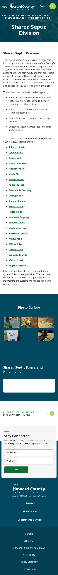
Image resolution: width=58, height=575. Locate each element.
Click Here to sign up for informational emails (18, 413)
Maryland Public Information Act (29, 547)
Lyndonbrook (16, 152)
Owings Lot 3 (16, 195)
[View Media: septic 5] (46, 336)
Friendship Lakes (18, 163)
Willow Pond (15, 238)
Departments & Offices (22, 15)
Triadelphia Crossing (20, 190)
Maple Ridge (15, 174)
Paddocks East (16, 184)
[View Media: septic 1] (12, 323)
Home (4, 15)
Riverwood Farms (18, 233)
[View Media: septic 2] (29, 323)
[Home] (22, 6)
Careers (29, 533)
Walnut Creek (16, 260)
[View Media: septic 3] (46, 323)
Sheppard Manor (17, 201)
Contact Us (29, 540)
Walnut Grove (16, 206)
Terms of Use (29, 568)
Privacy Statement (29, 561)
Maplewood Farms (18, 227)
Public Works (44, 15)
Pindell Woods (16, 179)
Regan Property (17, 265)
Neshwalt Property (19, 217)
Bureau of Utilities (14, 18)
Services (30, 502)
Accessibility (29, 554)
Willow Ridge (16, 244)
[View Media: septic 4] (12, 336)
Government (30, 511)
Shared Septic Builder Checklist (24, 385)
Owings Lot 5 (16, 249)
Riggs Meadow (17, 168)
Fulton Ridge (15, 211)
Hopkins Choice (17, 222)
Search (43, 6)
